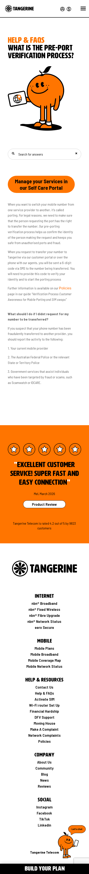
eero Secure (44, 627)
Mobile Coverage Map (44, 660)
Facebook (44, 813)
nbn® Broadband (44, 603)
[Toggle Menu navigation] (6, 868)
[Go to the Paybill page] (68, 8)
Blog (44, 774)
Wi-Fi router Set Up (44, 705)
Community (44, 768)
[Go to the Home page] (19, 8)
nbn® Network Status (44, 621)
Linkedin (44, 825)
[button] (83, 8)
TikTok (44, 819)
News (44, 780)
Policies (65, 288)
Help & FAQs (44, 693)
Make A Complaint (44, 729)
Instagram (44, 807)
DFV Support (44, 717)
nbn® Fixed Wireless (44, 609)
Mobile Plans (44, 648)
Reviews (44, 786)
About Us (44, 762)
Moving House (44, 723)
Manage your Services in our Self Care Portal (41, 184)
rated (45, 523)
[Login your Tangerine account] (62, 8)
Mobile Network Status (44, 666)
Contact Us (44, 687)
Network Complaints (44, 735)
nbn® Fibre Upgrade (44, 615)
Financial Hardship (44, 711)
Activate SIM (44, 699)
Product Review (44, 504)
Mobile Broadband (44, 654)
